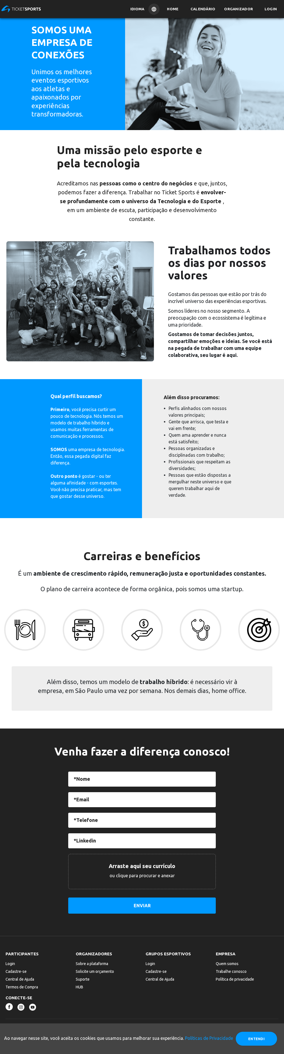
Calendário (203, 9)
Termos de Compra (22, 987)
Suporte (83, 979)
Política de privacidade (235, 979)
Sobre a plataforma (92, 963)
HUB (79, 987)
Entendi (256, 1039)
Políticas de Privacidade (209, 1038)
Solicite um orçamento (95, 971)
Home (172, 9)
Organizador (238, 9)
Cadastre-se (16, 971)
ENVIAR (142, 905)
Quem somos (227, 963)
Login (271, 9)
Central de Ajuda (20, 979)
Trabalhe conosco (231, 971)
